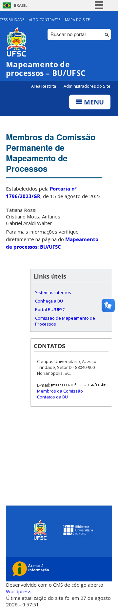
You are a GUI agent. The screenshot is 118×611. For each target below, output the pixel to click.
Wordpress (18, 591)
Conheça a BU (49, 301)
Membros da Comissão (60, 391)
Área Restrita (44, 86)
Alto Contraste (44, 19)
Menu (93, 102)
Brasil (21, 5)
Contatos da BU (52, 397)
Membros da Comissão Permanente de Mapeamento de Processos (50, 152)
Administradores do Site (87, 86)
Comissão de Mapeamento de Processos (65, 321)
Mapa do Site (77, 19)
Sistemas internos (53, 292)
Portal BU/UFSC (50, 309)
